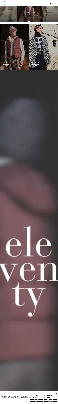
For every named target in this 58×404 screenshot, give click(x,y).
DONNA (29, 16)
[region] (29, 11)
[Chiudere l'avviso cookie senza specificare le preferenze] (56, 393)
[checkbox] (31, 395)
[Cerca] (52, 3)
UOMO (6, 65)
